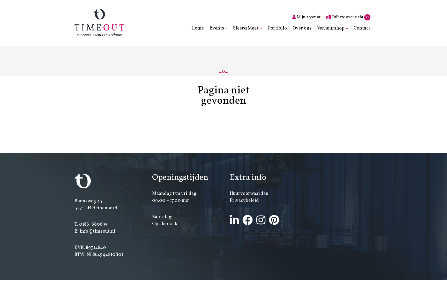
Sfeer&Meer (246, 28)
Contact (362, 28)
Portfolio (277, 28)
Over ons (302, 28)
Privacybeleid (244, 200)
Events (217, 28)
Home (197, 28)
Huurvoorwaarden (249, 193)
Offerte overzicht (350, 17)
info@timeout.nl (97, 231)
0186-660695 (93, 224)
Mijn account (308, 17)
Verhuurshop (331, 28)
